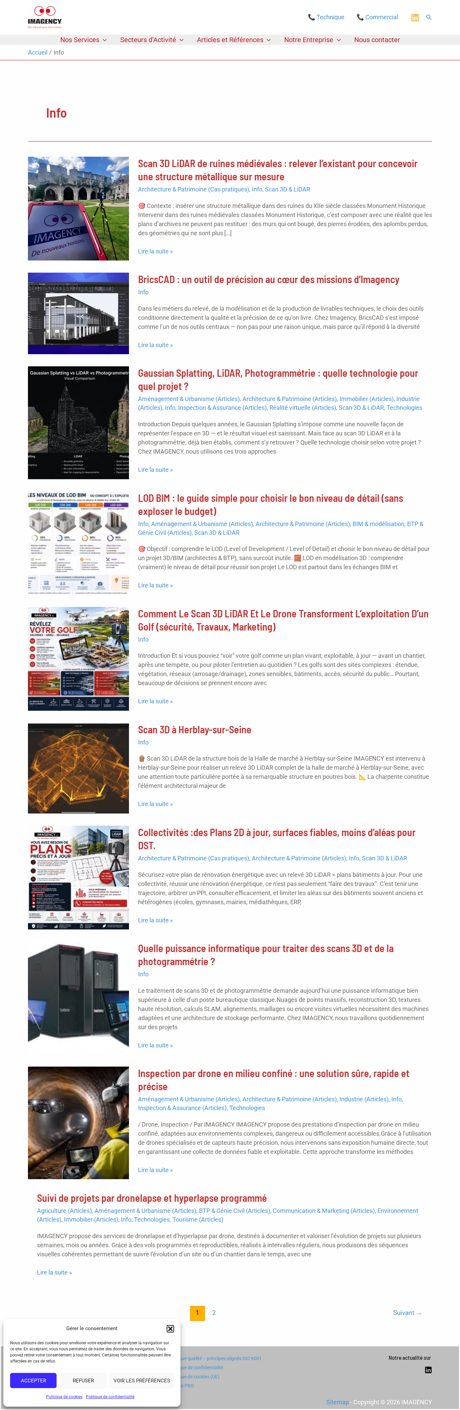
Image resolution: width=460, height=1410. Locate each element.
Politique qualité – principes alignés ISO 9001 (215, 1358)
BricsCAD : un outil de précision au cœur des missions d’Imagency (268, 279)
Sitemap (337, 1402)
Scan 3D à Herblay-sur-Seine (195, 729)
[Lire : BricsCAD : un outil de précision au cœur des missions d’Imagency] (78, 312)
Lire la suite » (155, 251)
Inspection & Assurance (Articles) (222, 407)
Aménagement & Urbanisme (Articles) (189, 398)
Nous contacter (377, 40)
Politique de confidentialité (110, 1396)
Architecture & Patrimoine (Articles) (289, 398)
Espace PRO (181, 1385)
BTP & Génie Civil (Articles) (234, 1210)
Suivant (407, 1313)
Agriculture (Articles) (64, 1210)
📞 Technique (326, 17)
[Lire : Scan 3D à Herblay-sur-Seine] (78, 767)
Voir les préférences (141, 1381)
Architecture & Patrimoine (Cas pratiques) (193, 189)
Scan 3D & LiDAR (287, 189)
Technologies (404, 407)
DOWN (239, 1399)
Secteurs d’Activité (148, 40)
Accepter (33, 1381)
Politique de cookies (64, 1396)
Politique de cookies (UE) (194, 1376)
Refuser (83, 1381)
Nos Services (79, 40)
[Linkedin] (415, 17)
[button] (170, 1328)
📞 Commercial (377, 17)
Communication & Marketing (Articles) (324, 1210)
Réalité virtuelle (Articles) (302, 407)
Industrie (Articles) (364, 1099)
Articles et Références (230, 40)
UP (220, 1399)
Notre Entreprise (308, 40)
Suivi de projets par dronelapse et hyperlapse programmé (152, 1198)
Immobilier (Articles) (366, 398)
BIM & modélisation (378, 523)
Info (257, 189)
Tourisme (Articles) (197, 1219)
